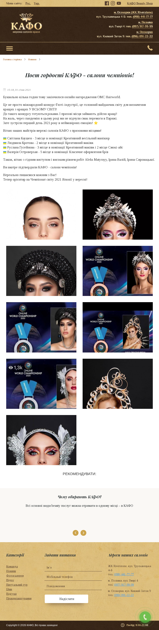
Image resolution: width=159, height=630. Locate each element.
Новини (32, 59)
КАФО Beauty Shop (140, 3)
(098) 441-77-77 (143, 16)
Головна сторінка (12, 59)
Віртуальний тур (17, 584)
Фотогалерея (15, 575)
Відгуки (11, 593)
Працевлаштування (18, 598)
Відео (10, 580)
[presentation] (75, 533)
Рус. (28, 3)
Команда (12, 566)
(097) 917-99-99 (142, 26)
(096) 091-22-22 (142, 36)
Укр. (37, 3)
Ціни (9, 589)
